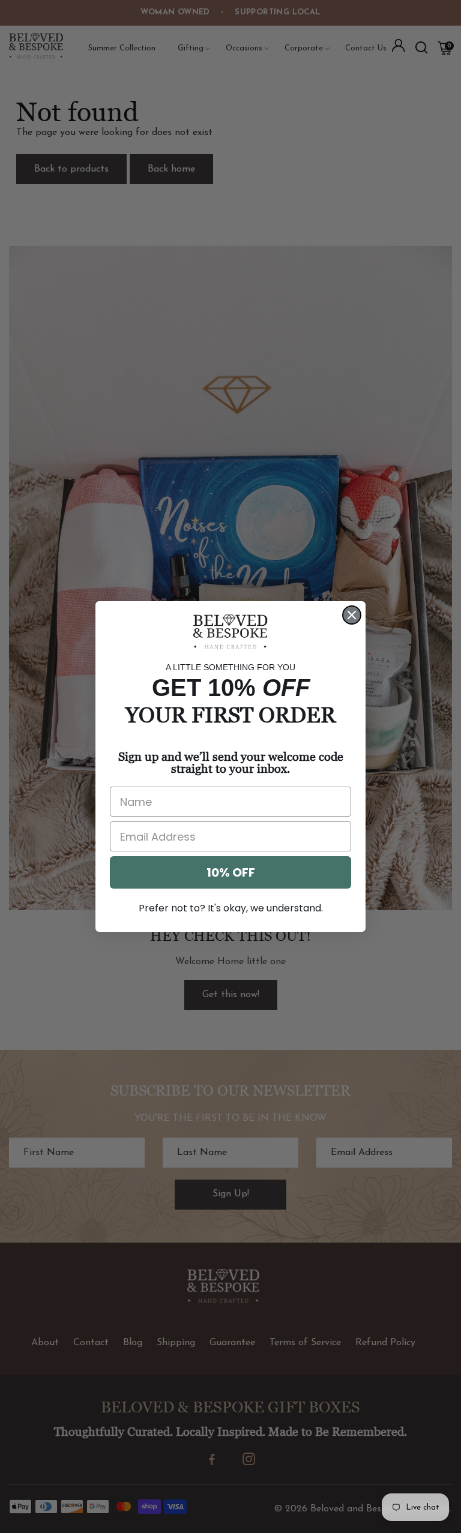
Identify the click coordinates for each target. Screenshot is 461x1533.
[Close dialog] (352, 615)
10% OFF (230, 872)
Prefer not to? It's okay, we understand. (231, 908)
